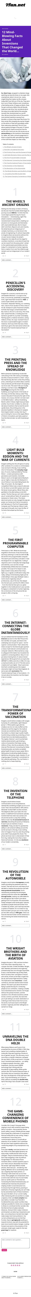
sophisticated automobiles (13, 245)
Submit (4, 1250)
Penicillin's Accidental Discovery (14, 150)
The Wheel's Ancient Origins (13, 147)
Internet (9, 418)
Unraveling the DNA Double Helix (15, 174)
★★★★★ (5, 28)
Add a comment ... (7, 260)
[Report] (26, 256)
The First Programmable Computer (15, 158)
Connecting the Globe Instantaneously (16, 917)
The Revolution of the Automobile (14, 168)
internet (10, 585)
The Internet (15, 506)
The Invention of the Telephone (14, 166)
